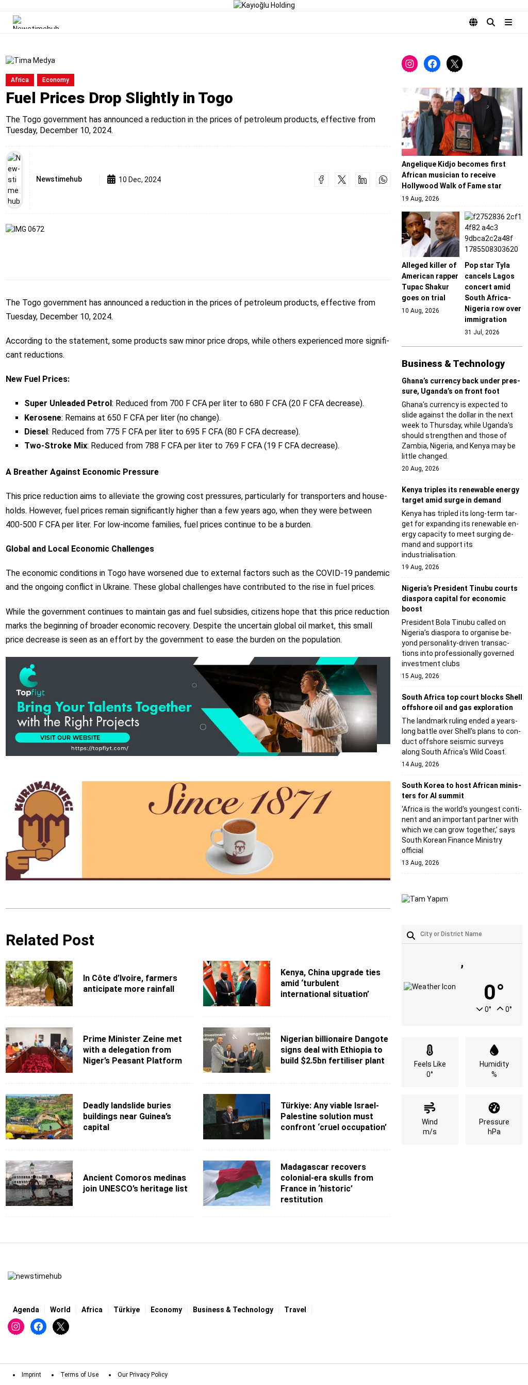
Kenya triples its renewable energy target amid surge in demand (460, 495)
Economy (55, 80)
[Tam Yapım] (425, 899)
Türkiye (126, 1310)
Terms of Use (79, 1375)
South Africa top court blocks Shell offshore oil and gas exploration (462, 702)
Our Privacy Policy (143, 1375)
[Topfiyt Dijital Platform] (198, 707)
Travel (295, 1310)
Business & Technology (233, 1310)
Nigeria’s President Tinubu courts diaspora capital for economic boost (460, 598)
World (60, 1310)
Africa (20, 80)
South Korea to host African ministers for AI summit (461, 790)
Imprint (31, 1375)
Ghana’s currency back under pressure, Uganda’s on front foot (461, 386)
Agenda (26, 1310)
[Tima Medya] (30, 61)
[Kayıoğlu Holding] (264, 5)
